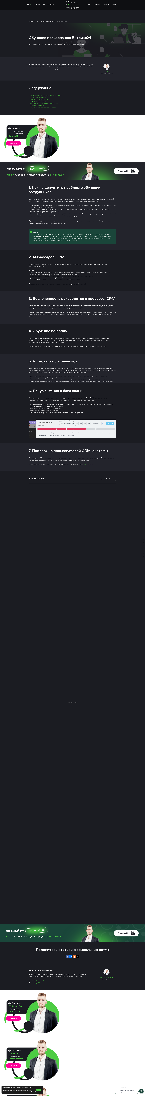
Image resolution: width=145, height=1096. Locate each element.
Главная (31, 21)
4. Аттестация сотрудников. (37, 101)
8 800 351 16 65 (39, 981)
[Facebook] (67, 956)
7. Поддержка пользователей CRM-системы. (42, 108)
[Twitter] (77, 956)
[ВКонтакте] (70, 956)
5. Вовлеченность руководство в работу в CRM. (44, 103)
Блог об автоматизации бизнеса (45, 21)
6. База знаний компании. (36, 105)
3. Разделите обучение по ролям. (39, 99)
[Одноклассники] (74, 956)
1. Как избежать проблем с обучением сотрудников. (45, 95)
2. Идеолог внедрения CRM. (37, 97)
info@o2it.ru (37, 983)
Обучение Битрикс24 (62, 21)
